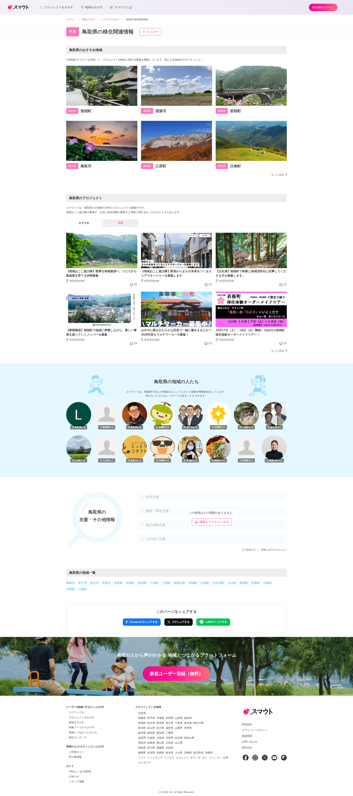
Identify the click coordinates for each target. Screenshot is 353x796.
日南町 (267, 582)
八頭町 (154, 582)
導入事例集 (75, 756)
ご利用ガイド (76, 751)
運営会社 (247, 747)
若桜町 (130, 582)
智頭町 (142, 582)
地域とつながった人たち (83, 732)
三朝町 (166, 582)
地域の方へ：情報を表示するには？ (266, 549)
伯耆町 (255, 582)
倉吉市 (94, 582)
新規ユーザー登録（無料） (176, 673)
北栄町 (205, 582)
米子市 (82, 582)
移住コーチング (78, 737)
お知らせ (74, 776)
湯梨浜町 (180, 582)
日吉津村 (218, 582)
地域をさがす (76, 722)
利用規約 (247, 724)
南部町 (243, 582)
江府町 (82, 589)
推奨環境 (247, 735)
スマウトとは (76, 712)
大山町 (231, 582)
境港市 (106, 582)
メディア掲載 (76, 781)
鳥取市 (70, 582)
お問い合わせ (249, 741)
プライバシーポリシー (255, 730)
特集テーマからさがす (82, 727)
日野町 (70, 589)
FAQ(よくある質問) (80, 771)
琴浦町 (193, 582)
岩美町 (118, 582)
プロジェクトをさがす (82, 717)
